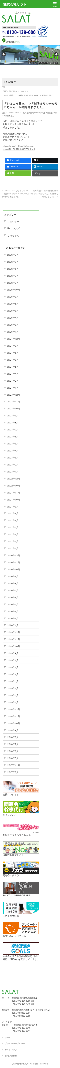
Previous (4, 54)
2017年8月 (13, 772)
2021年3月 (13, 541)
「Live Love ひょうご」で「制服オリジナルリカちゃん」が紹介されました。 (16, 193)
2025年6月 (13, 310)
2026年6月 (13, 261)
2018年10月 (13, 723)
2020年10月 (13, 569)
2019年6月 (13, 674)
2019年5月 (13, 681)
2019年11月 (13, 639)
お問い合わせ (11, 1055)
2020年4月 (13, 611)
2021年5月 (13, 527)
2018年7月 (13, 744)
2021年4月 (13, 534)
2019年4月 (13, 688)
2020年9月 (13, 576)
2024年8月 (13, 352)
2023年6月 (13, 436)
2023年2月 (13, 464)
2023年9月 (13, 415)
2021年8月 (13, 513)
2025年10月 (13, 289)
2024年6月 (13, 359)
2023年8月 (13, 422)
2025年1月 (13, 331)
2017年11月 (13, 765)
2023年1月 (13, 471)
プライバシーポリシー (15, 1043)
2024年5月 (13, 366)
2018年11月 (13, 716)
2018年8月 (13, 737)
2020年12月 (13, 555)
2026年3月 (13, 275)
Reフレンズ (13, 228)
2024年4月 (13, 373)
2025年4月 (13, 317)
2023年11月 (13, 401)
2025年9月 (13, 296)
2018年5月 (13, 758)
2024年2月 (13, 380)
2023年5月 (13, 443)
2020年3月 (13, 618)
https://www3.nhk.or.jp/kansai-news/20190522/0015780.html (19, 147)
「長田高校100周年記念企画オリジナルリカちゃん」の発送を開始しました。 (44, 193)
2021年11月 (13, 492)
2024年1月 (13, 387)
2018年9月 (13, 730)
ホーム (8, 1037)
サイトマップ (11, 1049)
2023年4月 (13, 450)
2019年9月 (13, 653)
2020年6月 (13, 597)
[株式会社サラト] (16, 19)
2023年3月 (13, 457)
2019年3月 (13, 695)
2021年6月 (13, 520)
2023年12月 (13, 394)
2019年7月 (13, 667)
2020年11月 (13, 562)
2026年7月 (13, 254)
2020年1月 (13, 625)
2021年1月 (13, 548)
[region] (30, 55)
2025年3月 (13, 324)
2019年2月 (13, 702)
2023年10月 (13, 408)
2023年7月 (13, 429)
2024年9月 (13, 345)
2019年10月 (13, 646)
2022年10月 (13, 485)
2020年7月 (13, 590)
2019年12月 (13, 632)
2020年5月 (13, 604)
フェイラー (13, 221)
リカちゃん (9, 115)
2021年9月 (13, 506)
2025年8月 (13, 303)
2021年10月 (13, 499)
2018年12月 (13, 709)
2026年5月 (13, 268)
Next (55, 54)
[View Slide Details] (30, 55)
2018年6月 (13, 751)
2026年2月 (13, 282)
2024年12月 (13, 338)
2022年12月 (13, 478)
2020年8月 (13, 583)
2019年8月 (13, 660)
